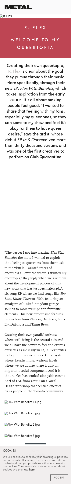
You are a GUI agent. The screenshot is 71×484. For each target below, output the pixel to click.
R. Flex (14, 71)
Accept (59, 477)
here (32, 469)
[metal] (18, 7)
